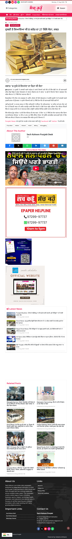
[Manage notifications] (68, 528)
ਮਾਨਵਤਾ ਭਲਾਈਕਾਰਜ (61, 15)
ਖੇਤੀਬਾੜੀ (28, 15)
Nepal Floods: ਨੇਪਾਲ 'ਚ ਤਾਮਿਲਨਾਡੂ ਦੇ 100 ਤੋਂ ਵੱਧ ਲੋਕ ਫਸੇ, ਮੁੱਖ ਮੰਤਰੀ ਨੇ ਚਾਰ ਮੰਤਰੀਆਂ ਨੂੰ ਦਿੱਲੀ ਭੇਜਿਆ (50, 448)
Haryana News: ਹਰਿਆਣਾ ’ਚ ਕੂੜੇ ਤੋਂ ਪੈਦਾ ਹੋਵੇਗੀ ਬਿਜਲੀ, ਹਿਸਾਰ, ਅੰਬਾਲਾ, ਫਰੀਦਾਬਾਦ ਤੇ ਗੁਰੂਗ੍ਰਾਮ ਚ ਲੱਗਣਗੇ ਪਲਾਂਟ (20, 469)
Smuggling (44, 125)
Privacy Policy (41, 490)
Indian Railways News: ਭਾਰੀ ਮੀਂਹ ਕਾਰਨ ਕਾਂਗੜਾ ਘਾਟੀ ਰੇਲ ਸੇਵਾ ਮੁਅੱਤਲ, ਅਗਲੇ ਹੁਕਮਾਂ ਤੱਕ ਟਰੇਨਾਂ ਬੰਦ (51, 425)
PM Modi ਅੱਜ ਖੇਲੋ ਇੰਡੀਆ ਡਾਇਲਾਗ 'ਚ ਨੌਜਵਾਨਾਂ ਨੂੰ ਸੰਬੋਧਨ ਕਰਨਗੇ (51, 469)
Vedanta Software (61, 537)
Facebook (44, 121)
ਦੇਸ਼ (11, 15)
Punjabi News (10, 121)
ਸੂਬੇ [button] (22, 15)
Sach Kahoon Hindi (11, 513)
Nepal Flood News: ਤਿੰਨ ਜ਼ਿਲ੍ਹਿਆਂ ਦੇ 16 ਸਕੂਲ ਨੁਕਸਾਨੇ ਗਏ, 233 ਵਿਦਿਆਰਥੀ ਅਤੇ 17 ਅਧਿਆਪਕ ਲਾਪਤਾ (39, 330)
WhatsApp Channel (27, 2)
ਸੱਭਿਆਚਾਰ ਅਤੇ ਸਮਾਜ (48, 15)
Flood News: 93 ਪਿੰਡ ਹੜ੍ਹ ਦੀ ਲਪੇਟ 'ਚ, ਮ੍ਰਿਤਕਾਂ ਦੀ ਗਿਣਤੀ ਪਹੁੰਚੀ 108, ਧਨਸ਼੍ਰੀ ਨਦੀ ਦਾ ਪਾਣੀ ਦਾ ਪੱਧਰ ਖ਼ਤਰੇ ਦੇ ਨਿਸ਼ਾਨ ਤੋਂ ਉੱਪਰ (20, 426)
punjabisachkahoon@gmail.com (53, 521)
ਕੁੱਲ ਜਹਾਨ (16, 15)
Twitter (54, 121)
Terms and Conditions (43, 493)
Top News (10, 125)
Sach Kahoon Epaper (11, 516)
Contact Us (41, 488)
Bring (36, 125)
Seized (24, 125)
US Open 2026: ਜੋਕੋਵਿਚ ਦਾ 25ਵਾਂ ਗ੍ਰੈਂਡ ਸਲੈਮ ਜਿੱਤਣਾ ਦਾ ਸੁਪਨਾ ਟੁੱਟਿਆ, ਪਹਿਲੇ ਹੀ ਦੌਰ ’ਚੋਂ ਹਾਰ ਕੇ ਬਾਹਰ (40, 338)
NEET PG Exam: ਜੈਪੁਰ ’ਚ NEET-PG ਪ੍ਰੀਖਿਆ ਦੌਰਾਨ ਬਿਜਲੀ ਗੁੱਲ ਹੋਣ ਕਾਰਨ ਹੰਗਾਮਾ (19, 448)
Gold (30, 125)
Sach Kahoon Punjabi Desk (40, 134)
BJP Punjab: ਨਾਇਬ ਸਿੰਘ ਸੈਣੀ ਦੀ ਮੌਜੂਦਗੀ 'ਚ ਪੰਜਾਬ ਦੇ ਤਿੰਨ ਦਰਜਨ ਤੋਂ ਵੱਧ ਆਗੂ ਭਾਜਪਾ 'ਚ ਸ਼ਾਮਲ (40, 346)
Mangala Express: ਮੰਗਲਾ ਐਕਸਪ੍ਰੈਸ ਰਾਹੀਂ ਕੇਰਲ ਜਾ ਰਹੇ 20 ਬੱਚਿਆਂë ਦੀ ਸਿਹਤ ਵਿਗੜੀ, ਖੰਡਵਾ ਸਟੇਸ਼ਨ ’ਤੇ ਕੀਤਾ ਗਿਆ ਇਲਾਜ (21, 404)
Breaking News (13, 23)
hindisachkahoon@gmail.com (46, 523)
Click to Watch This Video (36, 150)
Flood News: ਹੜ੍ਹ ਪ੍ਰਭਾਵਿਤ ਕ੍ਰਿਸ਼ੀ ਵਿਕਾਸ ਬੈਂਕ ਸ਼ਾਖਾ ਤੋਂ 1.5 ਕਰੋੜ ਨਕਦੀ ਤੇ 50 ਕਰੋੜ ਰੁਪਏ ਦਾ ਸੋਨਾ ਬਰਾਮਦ (39, 322)
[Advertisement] (36, 367)
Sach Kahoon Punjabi (15, 534)
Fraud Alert (36, 15)
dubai (17, 125)
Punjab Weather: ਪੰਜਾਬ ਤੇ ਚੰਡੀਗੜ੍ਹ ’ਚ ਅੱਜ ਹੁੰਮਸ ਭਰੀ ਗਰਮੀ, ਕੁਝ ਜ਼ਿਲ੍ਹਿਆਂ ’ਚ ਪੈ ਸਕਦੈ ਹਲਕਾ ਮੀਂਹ (28, 19)
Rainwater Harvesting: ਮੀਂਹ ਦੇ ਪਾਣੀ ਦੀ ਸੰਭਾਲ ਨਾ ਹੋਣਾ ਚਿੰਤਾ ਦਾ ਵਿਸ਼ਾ (50, 403)
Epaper (62, 8)
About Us (40, 485)
